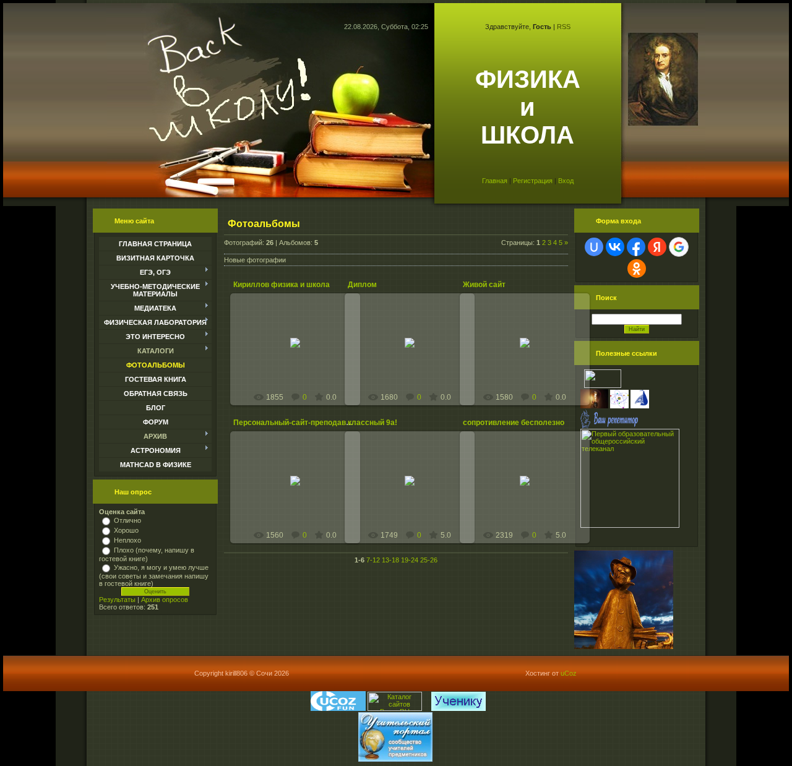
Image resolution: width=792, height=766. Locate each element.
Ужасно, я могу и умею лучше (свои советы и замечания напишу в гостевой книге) (154, 575)
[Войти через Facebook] (636, 247)
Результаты (117, 599)
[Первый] (629, 525)
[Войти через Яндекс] (657, 247)
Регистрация (533, 180)
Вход (566, 180)
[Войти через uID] (594, 247)
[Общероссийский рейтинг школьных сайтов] (430, 708)
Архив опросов (164, 599)
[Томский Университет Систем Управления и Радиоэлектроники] (602, 385)
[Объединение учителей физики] (619, 406)
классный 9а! (372, 422)
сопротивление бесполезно (513, 422)
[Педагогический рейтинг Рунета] (428, 708)
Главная (494, 180)
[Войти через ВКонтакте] (615, 247)
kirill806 (301, 357)
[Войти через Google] (679, 247)
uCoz (569, 673)
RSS (563, 26)
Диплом (362, 284)
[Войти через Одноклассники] (636, 268)
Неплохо (127, 540)
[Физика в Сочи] (640, 406)
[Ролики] (623, 646)
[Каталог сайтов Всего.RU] (395, 708)
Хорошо (126, 530)
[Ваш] (609, 426)
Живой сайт (484, 284)
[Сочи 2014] (427, 708)
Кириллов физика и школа (281, 284)
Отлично (127, 520)
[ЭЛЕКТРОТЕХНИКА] (594, 406)
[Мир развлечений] (338, 708)
